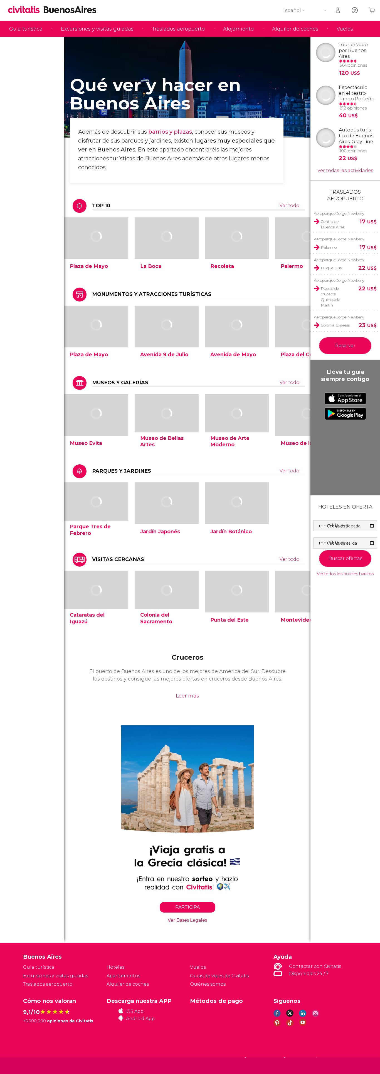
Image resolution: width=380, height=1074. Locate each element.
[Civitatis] (37, 1065)
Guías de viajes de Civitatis (219, 975)
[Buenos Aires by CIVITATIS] (26, 10)
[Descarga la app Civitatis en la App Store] (345, 398)
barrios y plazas (170, 131)
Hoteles (115, 967)
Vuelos (345, 29)
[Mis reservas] (338, 10)
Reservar (345, 345)
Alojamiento (238, 29)
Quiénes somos (208, 984)
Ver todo (289, 205)
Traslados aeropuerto (178, 29)
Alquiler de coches (295, 29)
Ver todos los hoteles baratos (345, 574)
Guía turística (26, 29)
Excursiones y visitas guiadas (97, 29)
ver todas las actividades (345, 170)
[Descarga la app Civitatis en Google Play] (345, 413)
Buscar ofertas (345, 558)
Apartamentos (123, 975)
